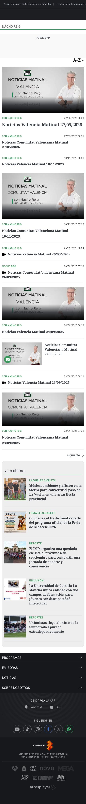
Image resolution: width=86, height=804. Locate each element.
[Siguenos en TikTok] (27, 729)
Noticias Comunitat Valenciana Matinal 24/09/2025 (61, 349)
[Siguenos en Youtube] (17, 729)
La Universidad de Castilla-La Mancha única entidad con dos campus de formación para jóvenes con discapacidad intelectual (53, 594)
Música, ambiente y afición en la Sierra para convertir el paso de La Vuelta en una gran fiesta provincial (55, 492)
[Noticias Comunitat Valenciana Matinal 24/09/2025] (22, 353)
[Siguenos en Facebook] (48, 729)
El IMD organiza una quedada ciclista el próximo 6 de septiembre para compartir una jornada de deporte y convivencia (54, 557)
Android (36, 707)
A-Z (77, 60)
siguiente (73, 455)
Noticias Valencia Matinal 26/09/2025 (39, 254)
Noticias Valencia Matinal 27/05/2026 (42, 124)
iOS (58, 707)
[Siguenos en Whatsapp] (69, 729)
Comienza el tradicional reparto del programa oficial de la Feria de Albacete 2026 (55, 522)
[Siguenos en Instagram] (38, 729)
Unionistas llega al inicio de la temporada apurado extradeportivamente (53, 627)
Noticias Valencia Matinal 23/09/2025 (39, 382)
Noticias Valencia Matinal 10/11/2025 (33, 164)
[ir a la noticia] (15, 489)
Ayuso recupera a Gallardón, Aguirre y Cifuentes (27, 4)
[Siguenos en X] (58, 729)
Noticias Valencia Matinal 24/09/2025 (33, 331)
